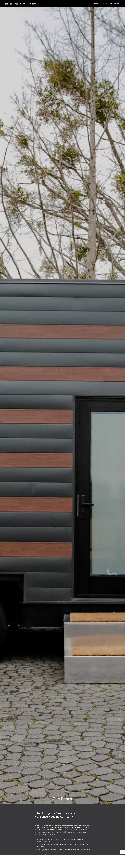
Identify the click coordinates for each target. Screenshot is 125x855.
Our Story (96, 3)
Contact (116, 3)
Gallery (102, 3)
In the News (109, 3)
